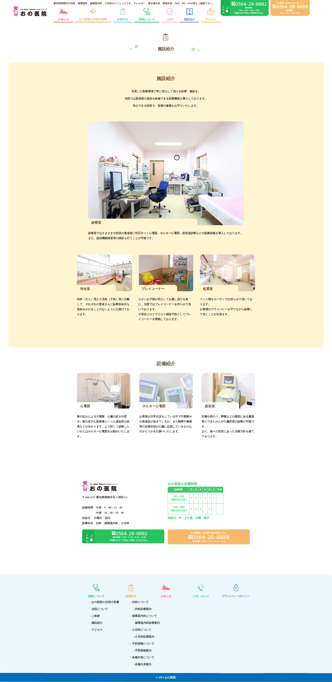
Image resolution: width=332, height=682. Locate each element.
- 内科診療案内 (141, 608)
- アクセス (96, 629)
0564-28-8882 (251, 4)
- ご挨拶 (95, 615)
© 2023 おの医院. (166, 677)
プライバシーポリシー (236, 596)
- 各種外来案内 (141, 664)
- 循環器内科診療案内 (145, 622)
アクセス (210, 19)
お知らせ (63, 19)
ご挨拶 (169, 19)
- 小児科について (141, 629)
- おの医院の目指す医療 (104, 602)
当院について (147, 19)
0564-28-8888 (292, 7)
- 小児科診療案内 (142, 636)
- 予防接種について (142, 643)
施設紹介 (189, 19)
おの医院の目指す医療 (93, 19)
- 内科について (140, 602)
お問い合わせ (201, 596)
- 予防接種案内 (141, 650)
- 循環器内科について (144, 615)
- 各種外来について (142, 657)
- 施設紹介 (96, 622)
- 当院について (99, 608)
